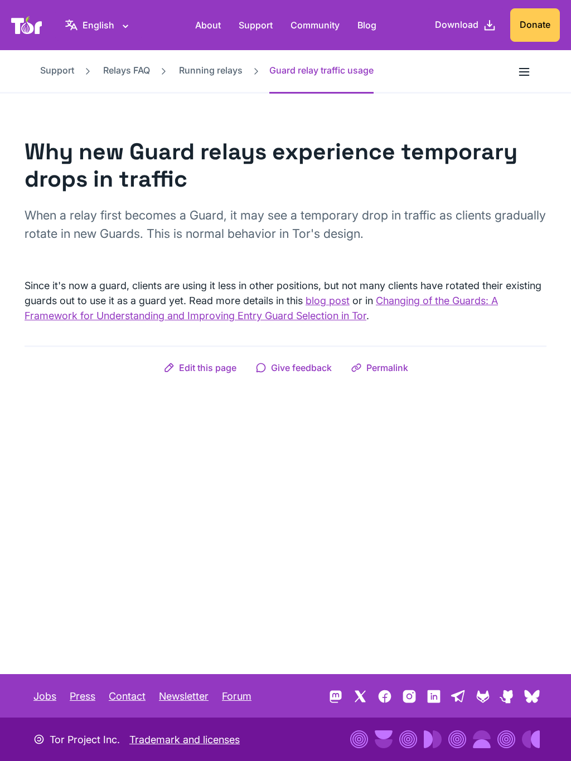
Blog (366, 25)
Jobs (44, 696)
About (208, 25)
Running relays (211, 70)
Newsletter (184, 696)
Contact (127, 696)
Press (82, 696)
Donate (535, 24)
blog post (328, 300)
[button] (200, 367)
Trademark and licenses (184, 739)
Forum (236, 696)
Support (256, 25)
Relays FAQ (126, 70)
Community (315, 25)
